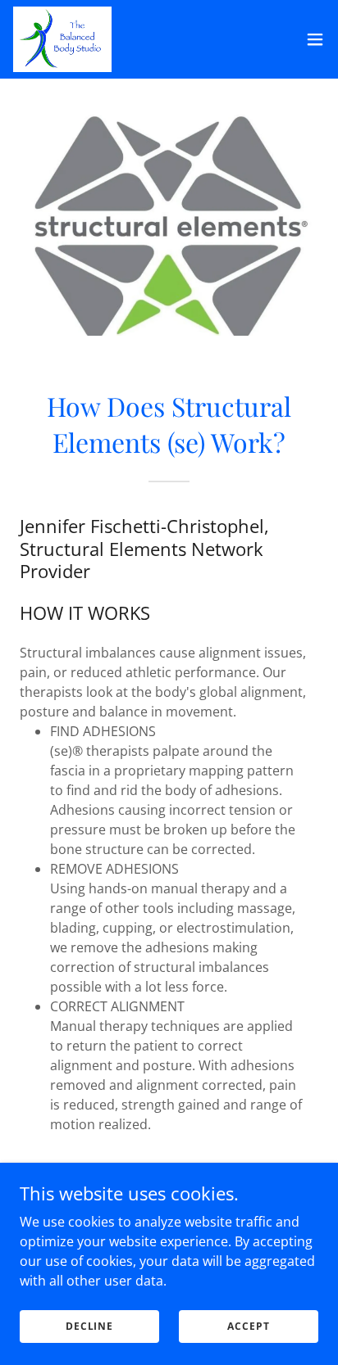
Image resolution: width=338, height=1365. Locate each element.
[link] (62, 39)
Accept (248, 1326)
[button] (315, 39)
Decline (89, 1326)
